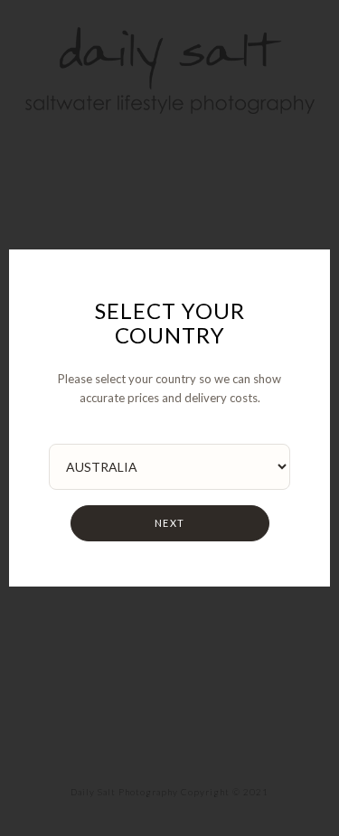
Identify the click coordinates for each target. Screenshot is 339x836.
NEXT (170, 523)
